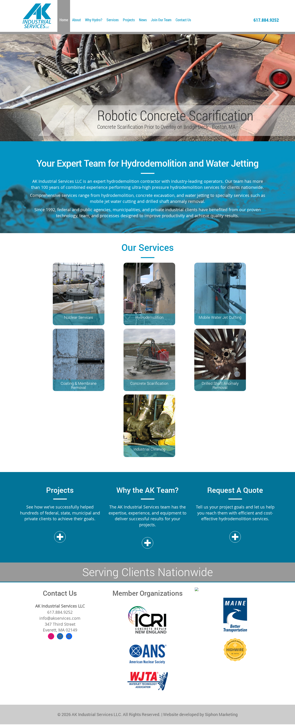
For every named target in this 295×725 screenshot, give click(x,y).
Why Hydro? (93, 19)
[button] (22, 87)
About (76, 19)
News (143, 19)
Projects (129, 19)
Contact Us (183, 19)
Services (112, 19)
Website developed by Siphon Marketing (200, 714)
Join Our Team (161, 19)
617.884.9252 (266, 20)
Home (63, 19)
